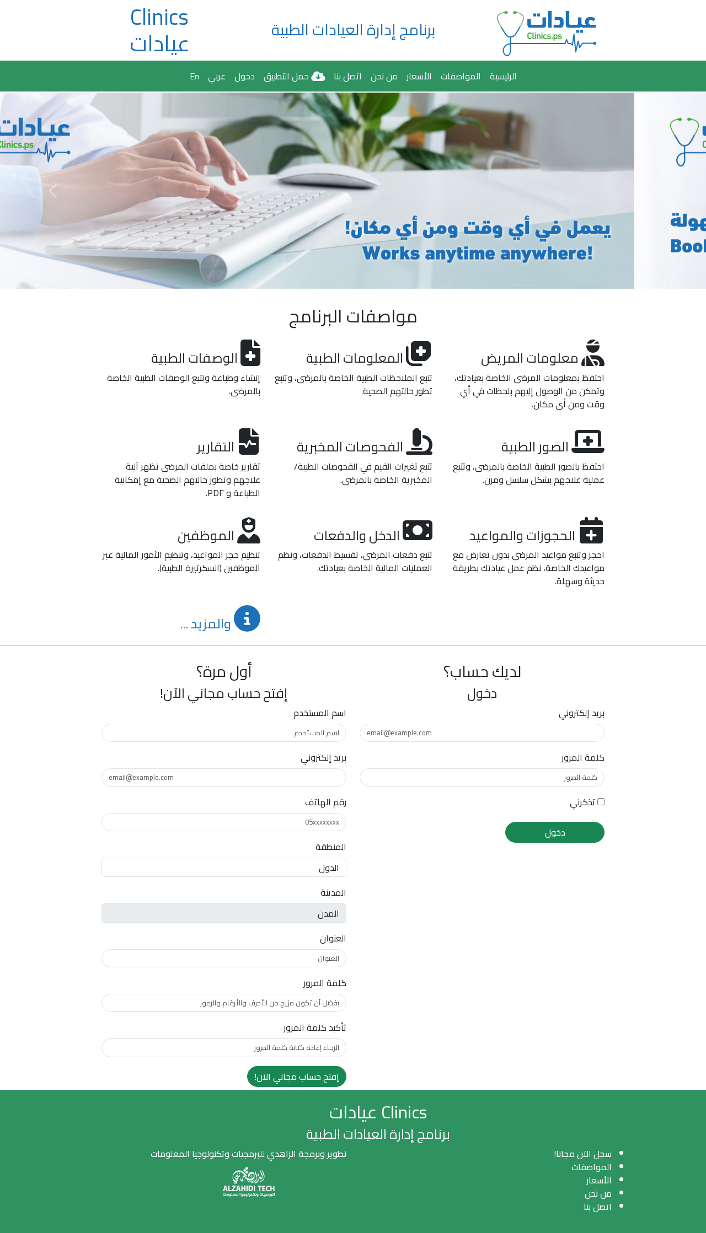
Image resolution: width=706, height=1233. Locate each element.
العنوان (333, 938)
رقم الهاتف (325, 802)
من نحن (384, 76)
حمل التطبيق (287, 76)
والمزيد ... (207, 623)
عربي (217, 76)
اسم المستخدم (319, 712)
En (194, 76)
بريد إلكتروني (582, 712)
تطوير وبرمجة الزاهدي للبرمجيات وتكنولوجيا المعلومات (249, 1153)
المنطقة (330, 846)
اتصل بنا (348, 76)
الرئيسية (503, 76)
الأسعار (419, 76)
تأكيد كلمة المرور (315, 1027)
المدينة (333, 892)
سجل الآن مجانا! (583, 1153)
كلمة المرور (583, 757)
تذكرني (582, 802)
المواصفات (461, 76)
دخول (244, 76)
